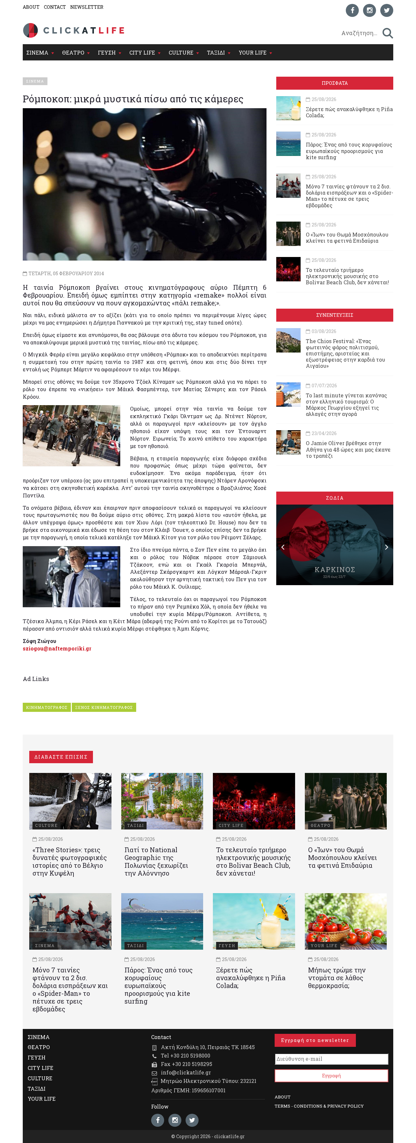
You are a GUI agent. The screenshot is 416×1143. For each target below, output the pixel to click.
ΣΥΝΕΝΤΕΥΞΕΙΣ (334, 315)
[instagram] (369, 10)
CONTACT (55, 7)
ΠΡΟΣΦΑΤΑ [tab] (335, 83)
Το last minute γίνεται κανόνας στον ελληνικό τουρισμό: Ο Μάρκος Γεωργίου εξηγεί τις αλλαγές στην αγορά (346, 404)
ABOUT (31, 7)
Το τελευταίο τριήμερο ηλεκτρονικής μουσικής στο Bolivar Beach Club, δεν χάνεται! (347, 276)
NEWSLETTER (86, 7)
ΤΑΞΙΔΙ (216, 52)
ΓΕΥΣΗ (107, 52)
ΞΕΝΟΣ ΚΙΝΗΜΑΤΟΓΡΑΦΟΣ (104, 707)
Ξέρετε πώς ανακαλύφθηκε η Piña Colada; (349, 112)
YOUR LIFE (252, 52)
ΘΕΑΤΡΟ (73, 52)
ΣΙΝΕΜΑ (37, 52)
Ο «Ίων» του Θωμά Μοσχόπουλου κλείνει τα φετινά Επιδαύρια (347, 237)
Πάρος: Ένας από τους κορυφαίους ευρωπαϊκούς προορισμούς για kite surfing (349, 150)
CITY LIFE (142, 52)
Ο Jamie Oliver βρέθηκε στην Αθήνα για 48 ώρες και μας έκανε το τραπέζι (348, 449)
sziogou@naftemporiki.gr (57, 648)
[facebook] (352, 10)
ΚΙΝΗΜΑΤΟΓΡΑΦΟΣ (47, 707)
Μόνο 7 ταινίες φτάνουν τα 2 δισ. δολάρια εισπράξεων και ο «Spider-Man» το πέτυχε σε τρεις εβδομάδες (349, 196)
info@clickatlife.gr (186, 1072)
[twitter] (386, 10)
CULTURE (181, 52)
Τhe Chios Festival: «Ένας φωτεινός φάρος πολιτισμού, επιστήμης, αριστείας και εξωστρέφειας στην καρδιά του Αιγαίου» (345, 353)
